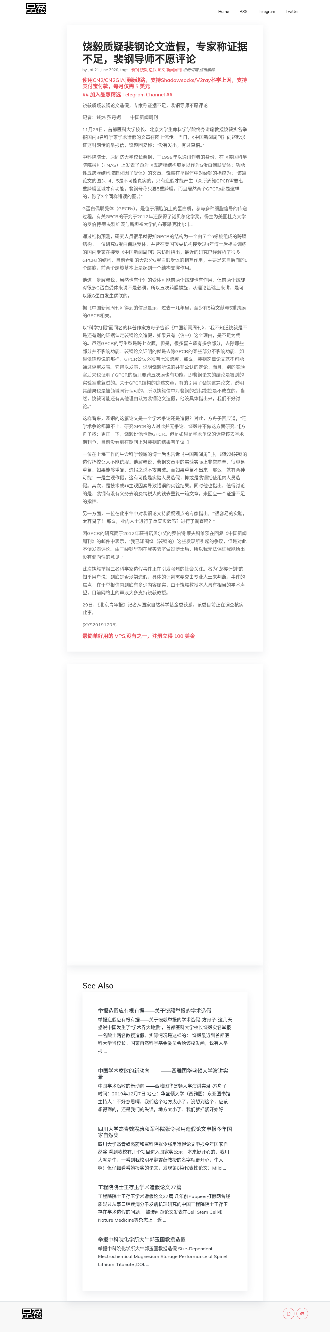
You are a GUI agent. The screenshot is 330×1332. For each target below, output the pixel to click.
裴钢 (135, 69)
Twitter (292, 11)
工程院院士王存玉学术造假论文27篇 (140, 1187)
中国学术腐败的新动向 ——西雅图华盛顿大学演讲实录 (163, 1074)
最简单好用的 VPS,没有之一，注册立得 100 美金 (138, 636)
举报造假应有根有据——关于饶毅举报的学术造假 (154, 1011)
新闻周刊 (174, 69)
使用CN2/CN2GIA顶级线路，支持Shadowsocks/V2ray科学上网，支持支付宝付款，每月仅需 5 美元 (164, 83)
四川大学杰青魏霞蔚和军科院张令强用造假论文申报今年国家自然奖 (165, 1132)
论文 (161, 69)
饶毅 (144, 69)
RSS (244, 11)
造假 (152, 69)
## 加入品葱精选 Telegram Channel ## (127, 94)
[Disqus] (165, 749)
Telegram (266, 11)
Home (223, 11)
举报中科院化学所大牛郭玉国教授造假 (142, 1239)
